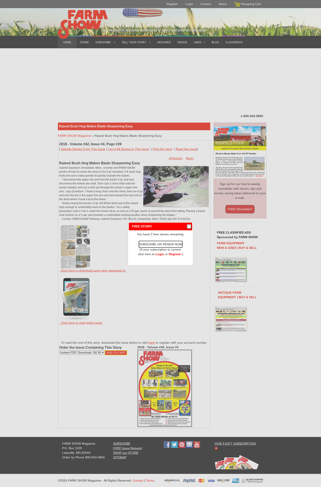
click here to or (159, 254)
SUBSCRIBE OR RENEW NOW (160, 244)
